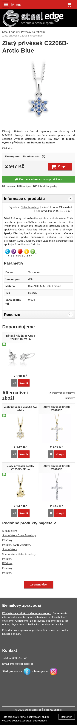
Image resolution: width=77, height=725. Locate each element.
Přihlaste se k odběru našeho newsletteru (26, 613)
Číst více (7, 148)
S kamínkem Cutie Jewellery (19, 535)
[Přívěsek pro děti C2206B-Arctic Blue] (38, 92)
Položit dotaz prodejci (46, 186)
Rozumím (66, 716)
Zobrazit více (44, 157)
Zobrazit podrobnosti (34, 720)
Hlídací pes (25, 186)
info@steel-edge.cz (21, 663)
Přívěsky (7, 540)
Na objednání (31, 156)
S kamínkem (9, 530)
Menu (16, 4)
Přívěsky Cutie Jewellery (16, 544)
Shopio (57, 709)
